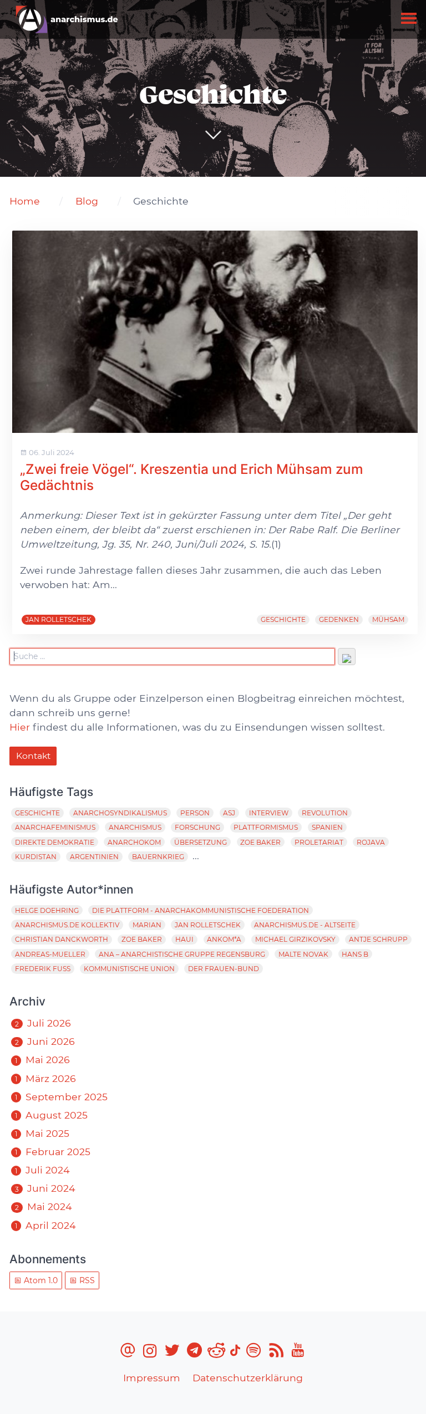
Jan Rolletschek (59, 619)
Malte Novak (303, 954)
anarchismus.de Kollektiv (67, 925)
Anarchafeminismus (55, 827)
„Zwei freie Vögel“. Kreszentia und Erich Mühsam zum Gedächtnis (191, 477)
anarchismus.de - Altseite (305, 925)
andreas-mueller (50, 954)
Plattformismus (266, 827)
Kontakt (33, 756)
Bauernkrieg (158, 857)
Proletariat (319, 842)
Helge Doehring (47, 910)
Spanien (327, 827)
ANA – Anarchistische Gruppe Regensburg (182, 954)
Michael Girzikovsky (295, 939)
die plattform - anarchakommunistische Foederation (200, 910)
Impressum (151, 1378)
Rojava (371, 842)
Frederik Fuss (42, 968)
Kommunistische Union (129, 968)
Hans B (355, 954)
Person (195, 813)
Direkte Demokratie (54, 842)
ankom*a (224, 939)
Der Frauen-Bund (223, 968)
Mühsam (388, 619)
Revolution (325, 813)
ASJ (229, 813)
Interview (268, 813)
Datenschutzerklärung (247, 1378)
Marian (147, 925)
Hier (19, 727)
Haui (184, 939)
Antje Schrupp (378, 939)
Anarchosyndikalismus (120, 813)
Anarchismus (135, 827)
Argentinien (94, 857)
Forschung (197, 827)
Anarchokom (134, 842)
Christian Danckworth (61, 939)
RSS (86, 1280)
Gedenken (339, 619)
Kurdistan (36, 857)
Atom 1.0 (40, 1280)
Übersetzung (200, 842)
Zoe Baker (260, 842)
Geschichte (283, 619)
